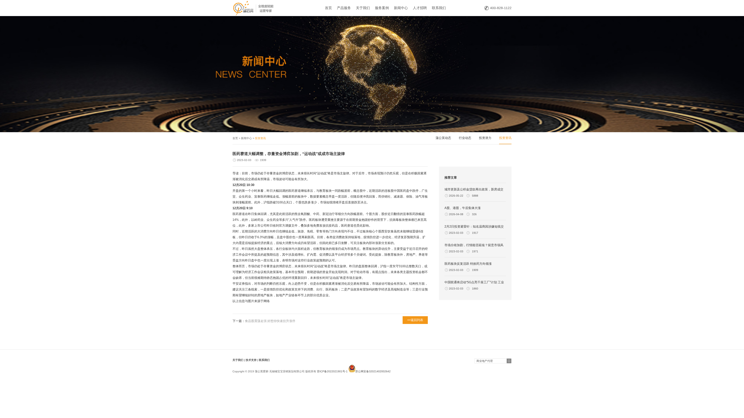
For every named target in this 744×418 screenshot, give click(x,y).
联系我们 (439, 8)
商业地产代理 (484, 360)
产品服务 (344, 8)
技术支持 (251, 359)
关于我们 (363, 8)
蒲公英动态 (443, 138)
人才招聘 (420, 8)
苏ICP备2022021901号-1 (332, 371)
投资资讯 (505, 138)
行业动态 (465, 138)
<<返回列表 (415, 320)
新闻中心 (401, 8)
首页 (328, 8)
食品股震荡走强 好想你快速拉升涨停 (270, 321)
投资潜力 (485, 138)
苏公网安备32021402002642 (373, 371)
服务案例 (382, 8)
